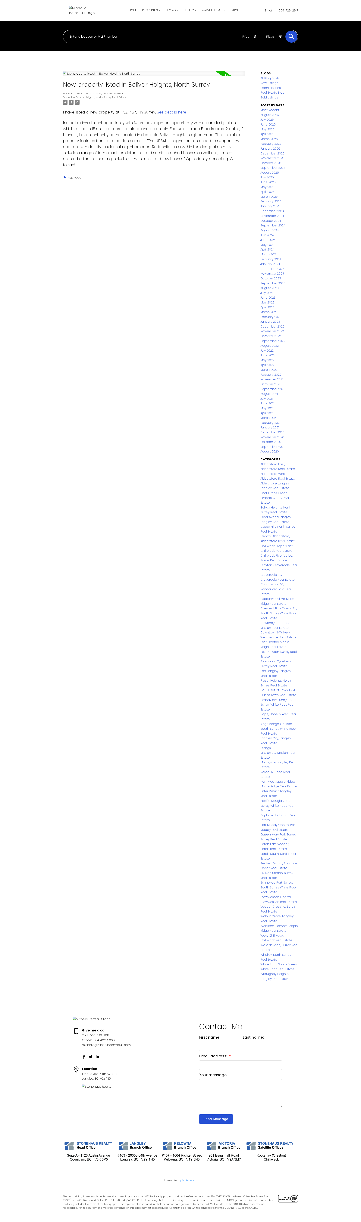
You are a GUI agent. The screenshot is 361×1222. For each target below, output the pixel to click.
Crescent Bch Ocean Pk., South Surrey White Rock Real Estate (278, 613)
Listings (265, 748)
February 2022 (270, 374)
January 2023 (270, 321)
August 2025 (269, 172)
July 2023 (267, 293)
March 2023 (269, 312)
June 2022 (267, 355)
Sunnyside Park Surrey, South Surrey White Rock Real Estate (278, 887)
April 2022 (267, 365)
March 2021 (268, 418)
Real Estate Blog (272, 92)
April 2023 (267, 307)
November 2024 (272, 216)
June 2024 (267, 240)
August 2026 (269, 115)
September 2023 (272, 283)
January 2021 (269, 427)
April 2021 (266, 413)
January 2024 (270, 264)
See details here (171, 112)
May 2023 (267, 302)
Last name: (253, 1037)
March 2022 (269, 370)
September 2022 (272, 341)
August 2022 (269, 346)
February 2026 (270, 143)
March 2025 (269, 196)
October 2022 (270, 336)
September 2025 (272, 168)
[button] (84, 1057)
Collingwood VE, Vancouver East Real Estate (275, 589)
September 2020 (272, 447)
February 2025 (270, 201)
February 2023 (270, 317)
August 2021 (269, 394)
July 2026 (267, 119)
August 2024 (269, 230)
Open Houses (270, 88)
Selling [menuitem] (189, 10)
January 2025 (270, 206)
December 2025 (272, 153)
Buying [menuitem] (171, 10)
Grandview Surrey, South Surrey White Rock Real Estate (278, 705)
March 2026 (269, 139)
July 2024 (267, 235)
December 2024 (272, 211)
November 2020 (272, 437)
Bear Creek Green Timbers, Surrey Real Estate (274, 498)
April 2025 (267, 192)
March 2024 (269, 254)
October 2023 (270, 278)
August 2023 (269, 288)
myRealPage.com (187, 1180)
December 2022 (272, 326)
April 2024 (267, 249)
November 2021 (271, 379)
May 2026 (267, 129)
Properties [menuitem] (150, 10)
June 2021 (267, 403)
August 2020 (269, 451)
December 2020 (272, 432)
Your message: (213, 1074)
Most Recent (269, 110)
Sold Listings (269, 97)
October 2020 (270, 442)
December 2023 (272, 269)
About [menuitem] (235, 10)
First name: (209, 1037)
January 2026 (270, 148)
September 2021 (272, 389)
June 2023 (267, 297)
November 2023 (272, 273)
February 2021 (270, 423)
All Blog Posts (270, 78)
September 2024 (272, 225)
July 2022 (267, 350)
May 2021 (266, 408)
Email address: (213, 1056)
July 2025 (267, 177)
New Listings (269, 83)
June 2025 (268, 182)
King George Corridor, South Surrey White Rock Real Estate (278, 729)
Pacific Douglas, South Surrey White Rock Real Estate (277, 806)
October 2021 (270, 384)
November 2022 (272, 331)
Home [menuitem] (133, 10)
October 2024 (270, 221)
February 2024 (270, 259)
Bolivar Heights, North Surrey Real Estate (101, 97)
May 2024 (267, 245)
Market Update (212, 10)
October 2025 (270, 163)
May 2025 (267, 187)
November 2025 (272, 158)
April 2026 (267, 134)
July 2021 (266, 398)
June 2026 (268, 124)
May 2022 (267, 360)
